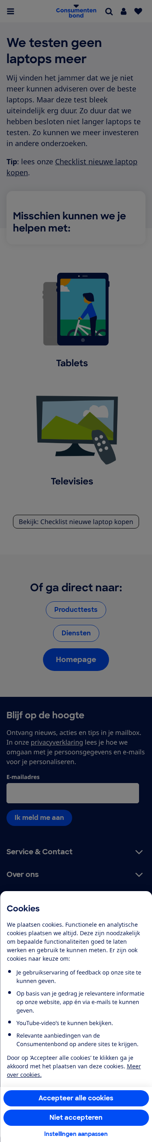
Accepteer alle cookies (76, 1098)
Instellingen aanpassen (76, 1134)
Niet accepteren (76, 1117)
